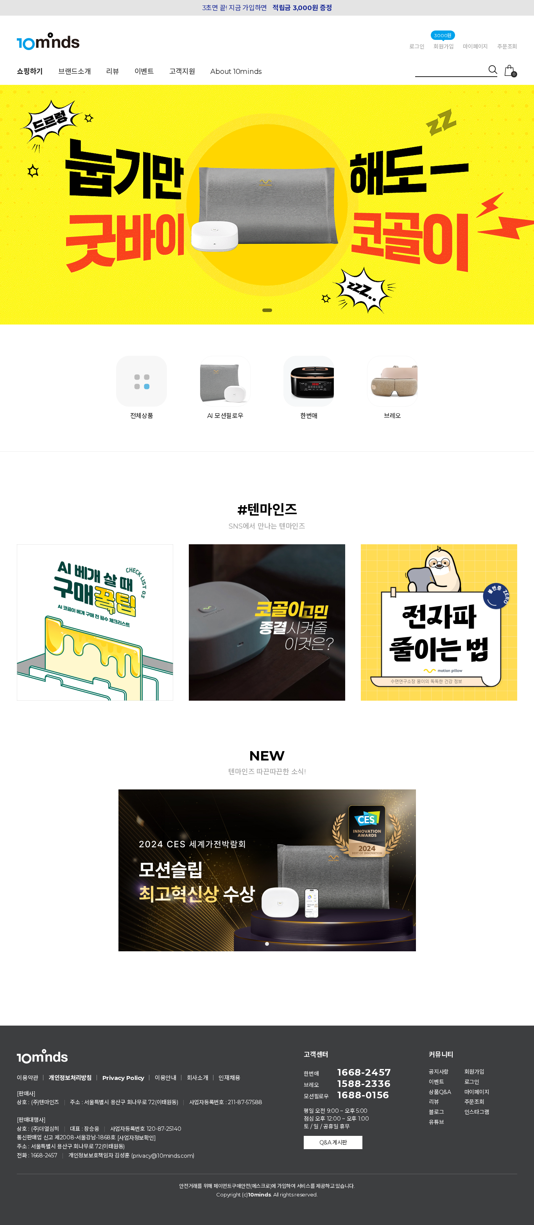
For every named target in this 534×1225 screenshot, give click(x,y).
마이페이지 (475, 46)
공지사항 (439, 1071)
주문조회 (507, 46)
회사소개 (197, 1078)
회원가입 (443, 46)
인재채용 (229, 1078)
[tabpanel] (267, 870)
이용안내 (165, 1078)
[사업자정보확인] (136, 1137)
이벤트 (144, 71)
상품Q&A (440, 1091)
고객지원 (182, 71)
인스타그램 (476, 1112)
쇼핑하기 (30, 71)
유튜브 (436, 1122)
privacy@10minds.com (163, 1155)
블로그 (436, 1112)
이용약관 (27, 1078)
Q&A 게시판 (333, 1142)
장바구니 (514, 74)
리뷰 (112, 71)
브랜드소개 (74, 71)
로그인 (416, 46)
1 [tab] (267, 944)
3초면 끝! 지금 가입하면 (267, 8)
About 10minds (236, 71)
